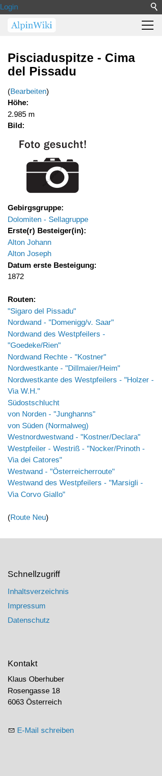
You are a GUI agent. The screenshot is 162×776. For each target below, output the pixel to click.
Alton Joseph (29, 253)
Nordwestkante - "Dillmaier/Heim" (64, 368)
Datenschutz (29, 620)
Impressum (26, 606)
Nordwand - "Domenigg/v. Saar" (61, 322)
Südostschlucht (33, 403)
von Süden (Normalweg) (48, 425)
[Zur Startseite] (32, 25)
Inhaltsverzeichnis (38, 591)
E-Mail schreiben (45, 730)
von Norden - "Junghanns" (51, 414)
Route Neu (28, 517)
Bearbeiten (28, 91)
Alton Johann (29, 242)
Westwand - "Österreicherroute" (61, 471)
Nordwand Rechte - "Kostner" (57, 357)
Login (9, 7)
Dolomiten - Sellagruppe (48, 219)
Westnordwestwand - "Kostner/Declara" (74, 437)
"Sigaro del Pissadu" (42, 311)
